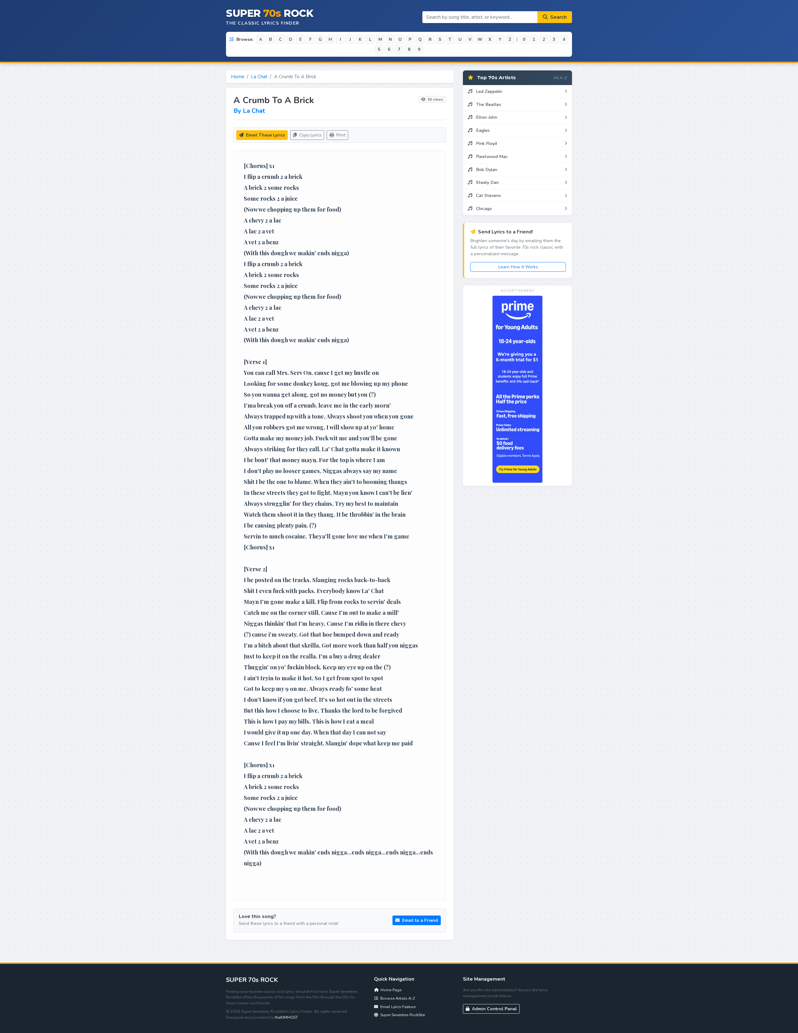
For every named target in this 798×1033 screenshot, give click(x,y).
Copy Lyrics (309, 135)
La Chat (259, 76)
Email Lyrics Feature (397, 1006)
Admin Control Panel (494, 1009)
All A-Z (560, 77)
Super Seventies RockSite (402, 1014)
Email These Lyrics (265, 135)
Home (237, 76)
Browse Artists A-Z (397, 998)
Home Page (390, 989)
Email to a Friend (419, 920)
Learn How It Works (518, 267)
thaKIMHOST (286, 1017)
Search (558, 17)
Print (340, 135)
